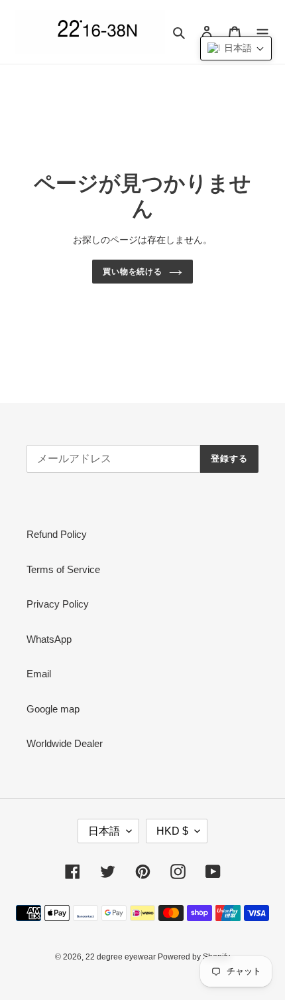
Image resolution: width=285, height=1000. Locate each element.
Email (39, 673)
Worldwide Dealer (65, 743)
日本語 (104, 831)
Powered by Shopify (194, 956)
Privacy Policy (58, 604)
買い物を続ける (133, 271)
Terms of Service (63, 569)
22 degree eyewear (122, 956)
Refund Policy (57, 534)
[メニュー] (262, 32)
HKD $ (172, 831)
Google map (53, 708)
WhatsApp (49, 639)
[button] (236, 48)
